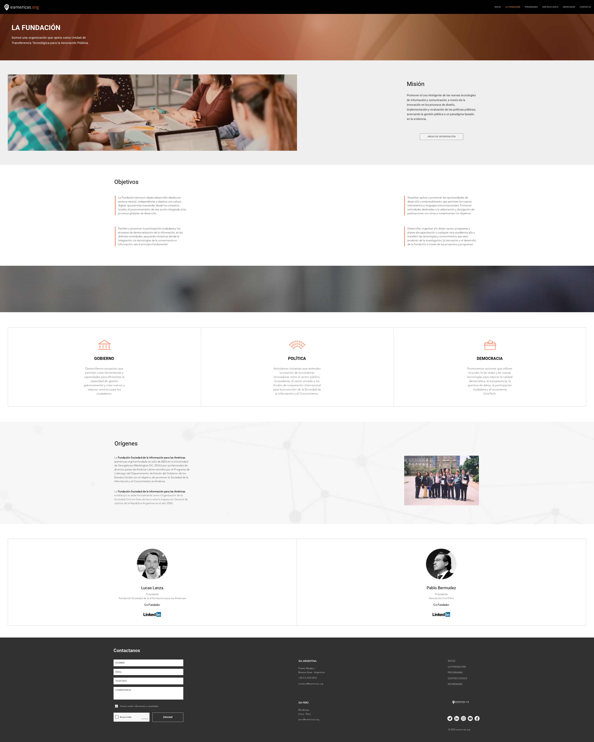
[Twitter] (449, 718)
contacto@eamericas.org (310, 683)
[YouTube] (470, 718)
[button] (531, 6)
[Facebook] (477, 718)
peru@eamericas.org (308, 719)
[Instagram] (463, 718)
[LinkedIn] (456, 718)
